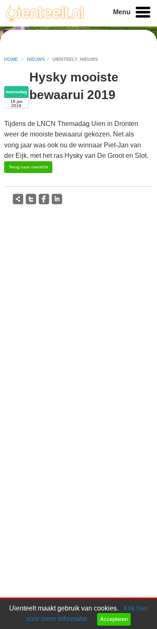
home (11, 59)
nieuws (36, 59)
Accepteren (114, 619)
